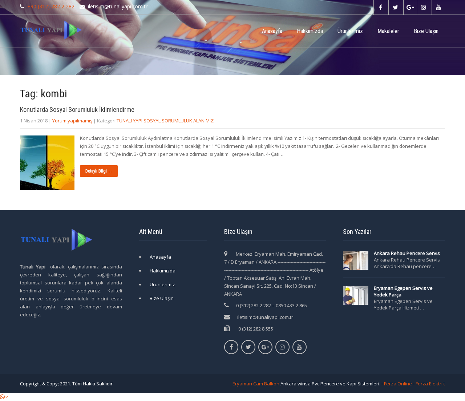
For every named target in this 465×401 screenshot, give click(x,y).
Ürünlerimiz (350, 31)
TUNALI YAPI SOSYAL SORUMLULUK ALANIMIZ (165, 120)
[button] (3, 397)
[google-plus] (410, 7)
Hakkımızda (310, 31)
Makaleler (388, 31)
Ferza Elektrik (430, 383)
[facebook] (380, 7)
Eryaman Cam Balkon (255, 383)
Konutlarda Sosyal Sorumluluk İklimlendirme (77, 109)
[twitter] (395, 7)
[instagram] (423, 7)
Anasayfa (272, 31)
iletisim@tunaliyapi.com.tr (265, 317)
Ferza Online (398, 383)
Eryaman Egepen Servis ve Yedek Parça (403, 291)
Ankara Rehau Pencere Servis (407, 253)
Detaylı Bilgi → (98, 171)
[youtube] (438, 7)
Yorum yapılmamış (72, 120)
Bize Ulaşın (426, 31)
